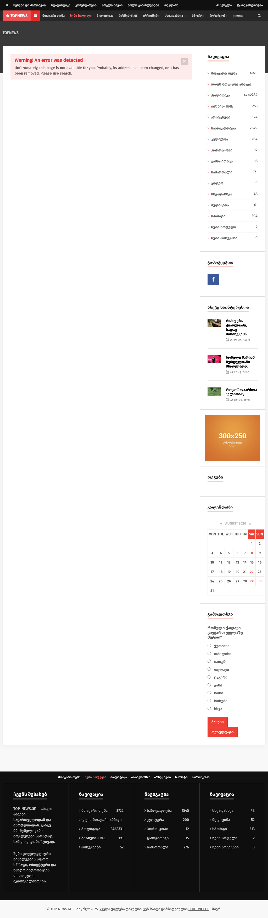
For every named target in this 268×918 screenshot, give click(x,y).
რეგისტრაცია (252, 5)
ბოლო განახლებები (143, 5)
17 (212, 572)
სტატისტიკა (60, 5)
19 (229, 572)
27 (237, 581)
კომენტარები (86, 5)
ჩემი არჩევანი (234, 238)
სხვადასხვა (234, 194)
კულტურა (234, 139)
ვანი (217, 685)
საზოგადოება (234, 128)
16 (259, 562)
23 (259, 572)
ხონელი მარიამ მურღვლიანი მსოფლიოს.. (240, 362)
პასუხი (217, 722)
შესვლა (225, 5)
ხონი (218, 693)
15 (252, 562)
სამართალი (234, 172)
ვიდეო (238, 16)
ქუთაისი (221, 646)
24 (212, 581)
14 (245, 562)
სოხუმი (220, 701)
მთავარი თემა (53, 16)
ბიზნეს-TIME (128, 16)
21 (245, 572)
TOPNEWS (11, 33)
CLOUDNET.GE (198, 909)
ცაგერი (220, 677)
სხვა (217, 709)
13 (237, 562)
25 (220, 581)
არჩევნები (151, 16)
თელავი (221, 669)
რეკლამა (171, 5)
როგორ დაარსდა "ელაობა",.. (241, 391)
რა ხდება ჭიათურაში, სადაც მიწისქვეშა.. (237, 327)
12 (229, 562)
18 (220, 572)
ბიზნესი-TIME (92, 838)
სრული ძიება (112, 5)
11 (220, 562)
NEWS (19, 15)
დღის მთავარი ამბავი (234, 86)
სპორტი (198, 16)
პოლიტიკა (105, 16)
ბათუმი (220, 662)
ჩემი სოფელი (81, 16)
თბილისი (222, 654)
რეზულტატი (222, 732)
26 (229, 581)
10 (212, 562)
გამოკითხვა (234, 161)
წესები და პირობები (29, 5)
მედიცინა (234, 205)
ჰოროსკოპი (218, 16)
